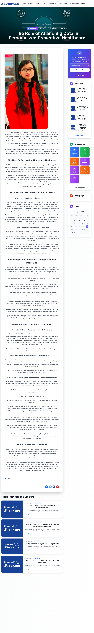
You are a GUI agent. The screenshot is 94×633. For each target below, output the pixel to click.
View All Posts (79, 135)
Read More (28, 515)
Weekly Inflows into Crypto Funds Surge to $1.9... (43, 544)
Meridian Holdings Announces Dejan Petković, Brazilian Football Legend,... (42, 525)
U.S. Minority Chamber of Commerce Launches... (82, 126)
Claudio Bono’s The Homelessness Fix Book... (82, 99)
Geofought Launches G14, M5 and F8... (82, 108)
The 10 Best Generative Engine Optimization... (82, 90)
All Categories (80, 187)
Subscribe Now (80, 70)
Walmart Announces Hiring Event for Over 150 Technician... (42, 562)
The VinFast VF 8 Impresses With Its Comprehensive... (43, 506)
